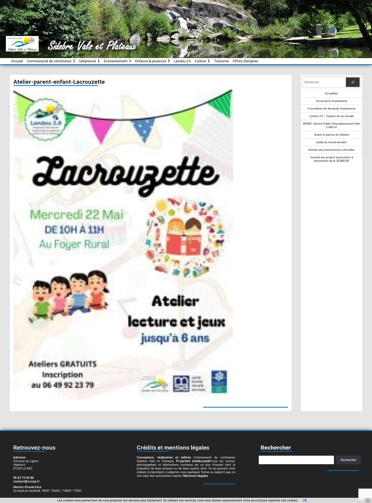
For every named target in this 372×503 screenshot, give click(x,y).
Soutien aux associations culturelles (331, 150)
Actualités (331, 93)
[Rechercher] (353, 82)
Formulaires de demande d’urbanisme (332, 108)
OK (305, 500)
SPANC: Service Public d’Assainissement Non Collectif (331, 125)
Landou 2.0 (182, 61)
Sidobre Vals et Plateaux (92, 46)
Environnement (115, 61)
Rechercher (348, 460)
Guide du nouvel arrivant (331, 142)
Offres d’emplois (245, 61)
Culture (200, 61)
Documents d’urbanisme (331, 101)
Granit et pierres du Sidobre (331, 134)
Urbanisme (87, 61)
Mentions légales (195, 476)
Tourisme (221, 61)
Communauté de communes (49, 61)
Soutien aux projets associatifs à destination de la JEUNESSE (331, 159)
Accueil (17, 61)
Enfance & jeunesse (150, 61)
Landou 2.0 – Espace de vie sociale (331, 116)
